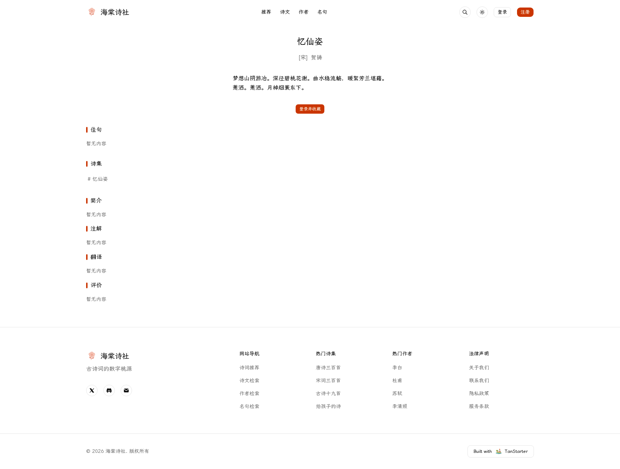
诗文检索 (249, 381)
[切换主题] (482, 12)
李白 (397, 368)
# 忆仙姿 (98, 179)
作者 (304, 12)
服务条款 (479, 406)
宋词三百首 (328, 381)
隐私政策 (479, 393)
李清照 (399, 406)
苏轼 (397, 393)
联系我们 (479, 381)
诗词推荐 (249, 368)
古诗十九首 (328, 393)
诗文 (285, 12)
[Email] (126, 390)
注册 (525, 12)
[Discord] (109, 390)
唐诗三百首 (328, 368)
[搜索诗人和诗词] (465, 12)
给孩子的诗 (328, 406)
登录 (502, 12)
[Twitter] (92, 390)
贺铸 (316, 57)
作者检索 (249, 393)
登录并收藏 (310, 109)
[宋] (303, 57)
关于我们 (479, 368)
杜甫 (397, 381)
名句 (322, 12)
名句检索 (249, 406)
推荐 (266, 12)
